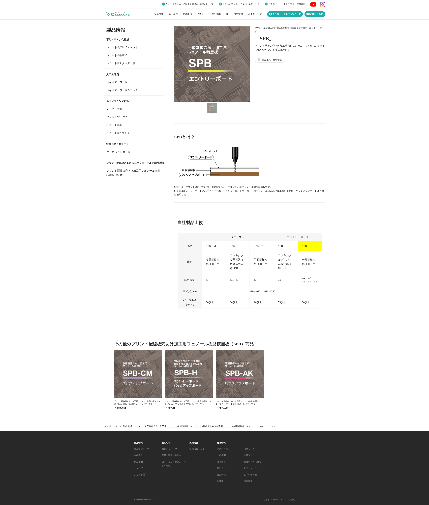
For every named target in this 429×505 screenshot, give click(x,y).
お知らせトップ (169, 449)
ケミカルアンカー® (118, 151)
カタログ (138, 468)
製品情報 (159, 14)
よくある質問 (255, 14)
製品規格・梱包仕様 (272, 59)
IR (227, 14)
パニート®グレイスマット (122, 47)
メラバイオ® (114, 109)
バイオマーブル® (116, 82)
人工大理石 (112, 74)
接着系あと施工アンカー (120, 144)
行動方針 (221, 468)
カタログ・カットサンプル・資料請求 (286, 4)
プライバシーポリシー (273, 500)
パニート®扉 (114, 124)
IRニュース (249, 449)
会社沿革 (221, 462)
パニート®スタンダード (120, 63)
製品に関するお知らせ (172, 455)
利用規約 (291, 500)
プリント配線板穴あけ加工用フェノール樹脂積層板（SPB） (133, 172)
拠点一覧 (221, 474)
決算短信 (248, 455)
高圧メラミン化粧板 (117, 101)
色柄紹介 (187, 14)
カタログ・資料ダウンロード (286, 14)
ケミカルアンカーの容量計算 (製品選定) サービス (190, 4)
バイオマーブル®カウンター (123, 90)
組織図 (220, 481)
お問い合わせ (316, 14)
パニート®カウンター (119, 133)
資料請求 (248, 481)
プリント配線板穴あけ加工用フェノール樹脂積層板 (135, 163)
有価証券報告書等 (252, 462)
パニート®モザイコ (118, 55)
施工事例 (173, 14)
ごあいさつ (222, 449)
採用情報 (238, 14)
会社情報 (216, 14)
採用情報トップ (197, 449)
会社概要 (221, 455)
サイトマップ (250, 468)
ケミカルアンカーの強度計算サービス (241, 4)
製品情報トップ (141, 449)
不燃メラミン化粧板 (117, 39)
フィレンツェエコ (117, 117)
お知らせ (202, 14)
